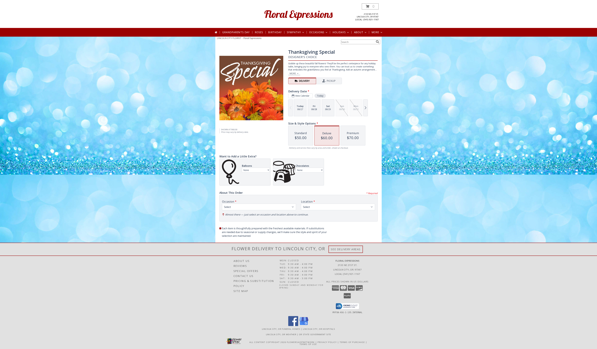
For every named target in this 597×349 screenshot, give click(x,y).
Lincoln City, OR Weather (281, 334)
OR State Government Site (315, 334)
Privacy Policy (327, 342)
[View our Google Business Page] (304, 325)
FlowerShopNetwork (301, 342)
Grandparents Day (236, 32)
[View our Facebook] (293, 325)
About (358, 32)
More (375, 32)
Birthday (275, 32)
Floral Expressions (298, 14)
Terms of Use (308, 344)
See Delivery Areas (346, 249)
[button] (370, 6)
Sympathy (294, 32)
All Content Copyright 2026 (267, 342)
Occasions (316, 32)
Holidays (339, 32)
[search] (377, 41)
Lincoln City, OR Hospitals (319, 329)
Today (320, 95)
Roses (259, 32)
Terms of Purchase (352, 342)
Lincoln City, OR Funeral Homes (281, 329)
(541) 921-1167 (371, 19)
